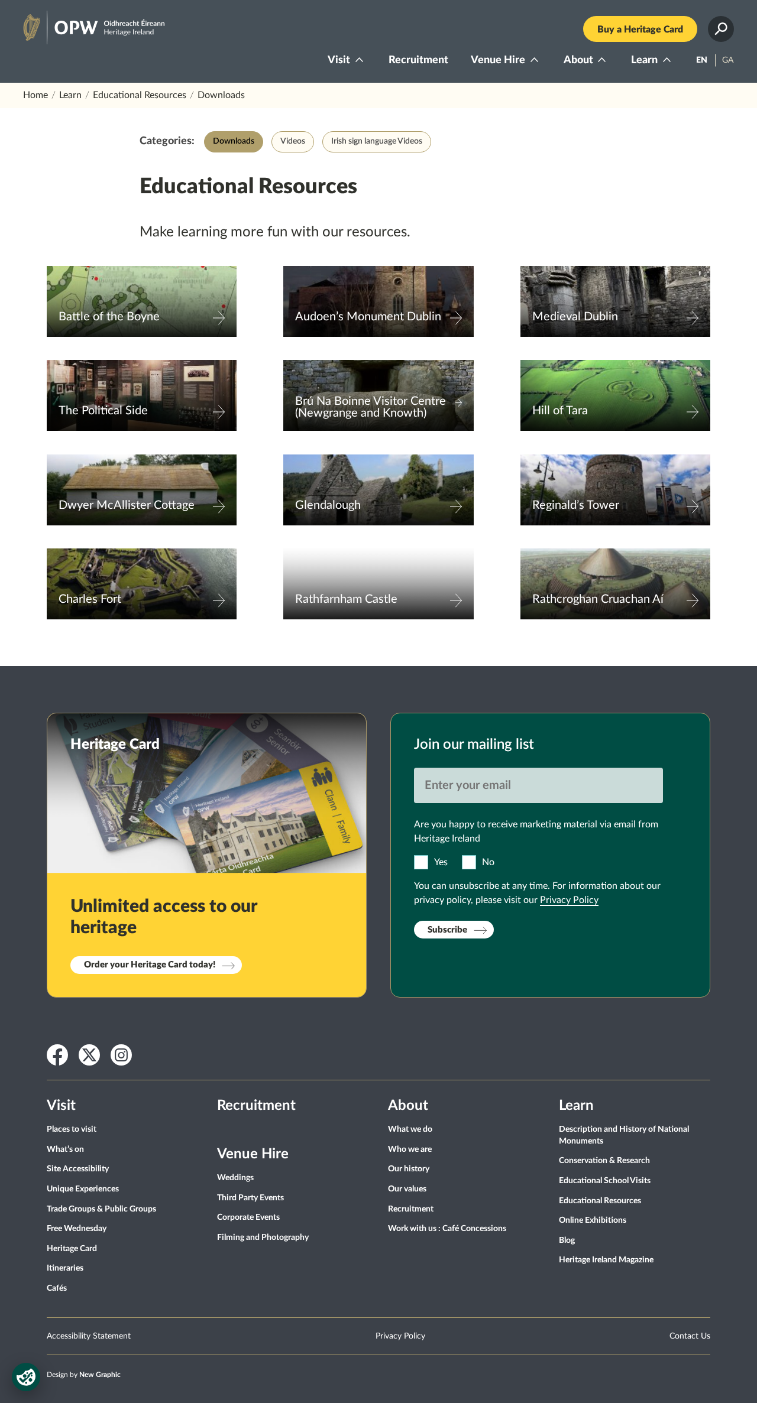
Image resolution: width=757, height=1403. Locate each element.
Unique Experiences (83, 1189)
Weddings (235, 1178)
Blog (567, 1240)
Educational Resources (139, 95)
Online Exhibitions (592, 1220)
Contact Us (689, 1336)
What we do (410, 1129)
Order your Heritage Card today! (149, 964)
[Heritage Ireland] (82, 22)
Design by (84, 1374)
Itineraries (65, 1268)
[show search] (721, 29)
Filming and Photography (263, 1237)
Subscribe (447, 929)
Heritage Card (72, 1249)
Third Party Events (250, 1198)
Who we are (410, 1149)
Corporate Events (248, 1217)
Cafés (57, 1288)
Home (35, 95)
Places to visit (71, 1129)
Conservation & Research (604, 1161)
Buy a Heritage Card (640, 29)
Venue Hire (498, 60)
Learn (644, 60)
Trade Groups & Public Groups (101, 1209)
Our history (408, 1169)
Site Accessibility (78, 1169)
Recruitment (418, 60)
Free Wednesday (76, 1229)
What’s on (65, 1149)
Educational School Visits (605, 1181)
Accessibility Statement (89, 1336)
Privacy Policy (569, 900)
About (578, 60)
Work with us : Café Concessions (447, 1229)
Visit (339, 60)
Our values (407, 1189)
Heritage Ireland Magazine (606, 1260)
